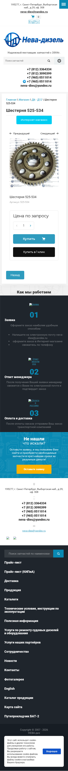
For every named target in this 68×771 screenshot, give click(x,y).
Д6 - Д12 (37, 99)
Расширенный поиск (59, 61)
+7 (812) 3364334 (39, 69)
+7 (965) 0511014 (39, 77)
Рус (37, 21)
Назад (15, 275)
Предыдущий (21, 133)
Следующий (47, 133)
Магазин (24, 99)
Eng (31, 21)
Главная (11, 99)
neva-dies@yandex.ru (34, 11)
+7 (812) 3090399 (39, 73)
